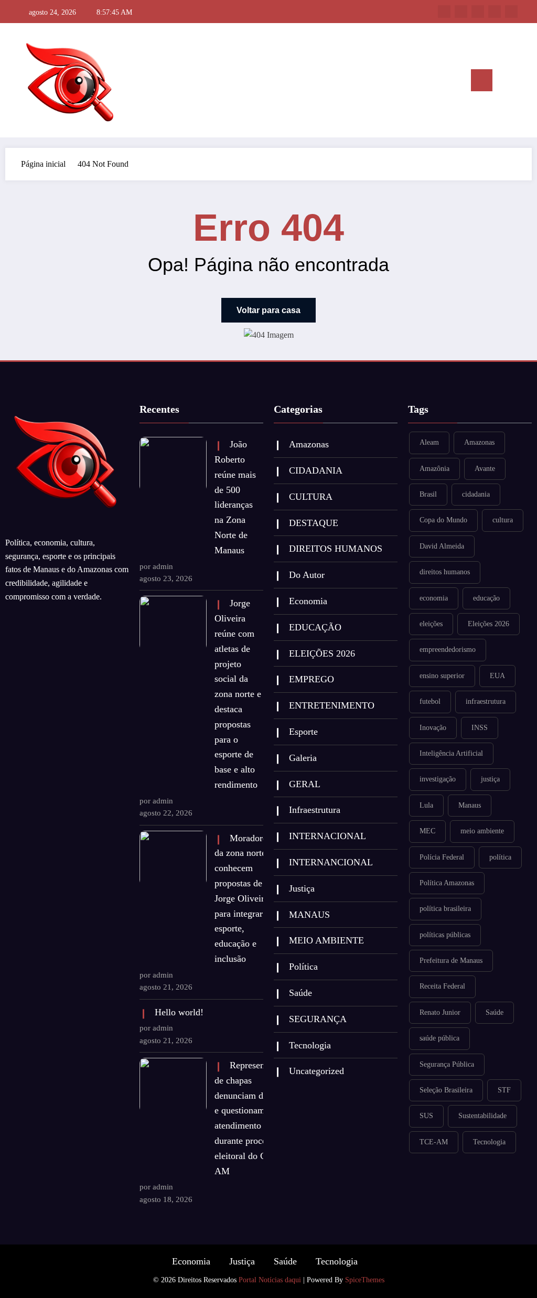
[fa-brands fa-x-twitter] (461, 11)
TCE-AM (434, 1142)
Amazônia (434, 469)
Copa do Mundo (443, 520)
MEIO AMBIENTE (326, 940)
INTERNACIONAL (327, 836)
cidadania (476, 494)
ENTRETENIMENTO (331, 705)
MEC (427, 831)
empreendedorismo (448, 649)
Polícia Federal (442, 857)
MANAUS (309, 914)
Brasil (428, 494)
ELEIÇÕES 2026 (322, 653)
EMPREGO (311, 679)
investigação (438, 779)
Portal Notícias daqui (270, 1280)
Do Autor (307, 575)
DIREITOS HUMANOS (335, 548)
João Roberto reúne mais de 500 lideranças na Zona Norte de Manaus (235, 497)
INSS (479, 728)
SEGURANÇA (318, 1019)
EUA (497, 676)
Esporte (303, 731)
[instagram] (494, 11)
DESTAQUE (313, 523)
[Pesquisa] (505, 82)
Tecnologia (310, 1045)
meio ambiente (482, 831)
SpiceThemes (364, 1280)
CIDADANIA (315, 470)
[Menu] (481, 80)
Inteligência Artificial (451, 753)
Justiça (302, 888)
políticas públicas (445, 935)
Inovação (433, 728)
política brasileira (445, 909)
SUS (426, 1116)
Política (303, 966)
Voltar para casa (268, 310)
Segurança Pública (447, 1064)
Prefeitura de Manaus (451, 960)
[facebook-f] (444, 11)
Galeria (303, 758)
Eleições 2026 (488, 624)
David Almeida (442, 546)
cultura (502, 520)
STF (504, 1090)
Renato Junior (440, 1012)
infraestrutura (486, 701)
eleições (431, 624)
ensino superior (442, 676)
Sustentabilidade (482, 1116)
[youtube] (511, 11)
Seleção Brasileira (446, 1090)
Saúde (300, 993)
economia (434, 598)
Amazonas (309, 444)
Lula (426, 805)
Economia (308, 601)
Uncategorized (316, 1071)
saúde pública (439, 1038)
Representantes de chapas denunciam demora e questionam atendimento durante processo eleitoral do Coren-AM (238, 1118)
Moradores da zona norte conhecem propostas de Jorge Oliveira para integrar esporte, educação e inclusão (238, 898)
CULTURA (310, 496)
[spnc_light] (522, 80)
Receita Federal (442, 986)
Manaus (469, 805)
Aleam (429, 442)
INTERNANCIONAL (331, 862)
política (500, 857)
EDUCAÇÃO (315, 627)
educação (486, 598)
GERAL (304, 784)
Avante (485, 469)
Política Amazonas (447, 883)
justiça (490, 779)
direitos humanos (445, 572)
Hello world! (179, 1012)
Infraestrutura (314, 809)
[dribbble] (477, 11)
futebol (430, 701)
